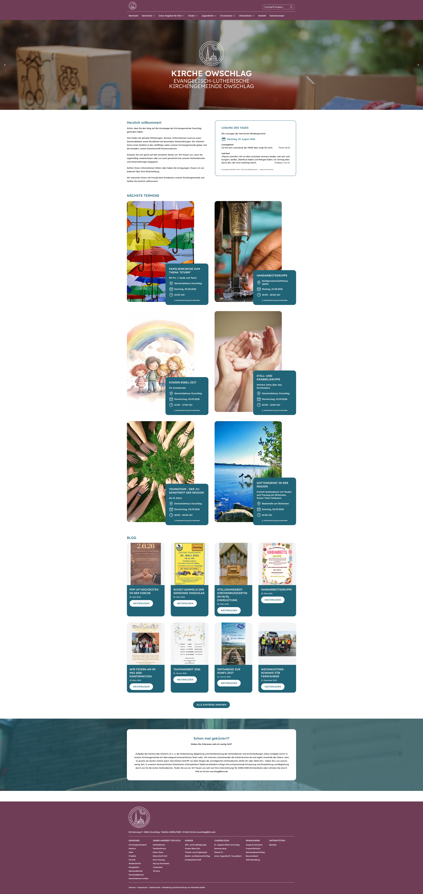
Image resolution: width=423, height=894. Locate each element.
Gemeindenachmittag (255, 852)
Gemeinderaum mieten (138, 878)
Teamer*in (218, 852)
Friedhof (132, 856)
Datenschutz (154, 887)
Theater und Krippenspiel (196, 852)
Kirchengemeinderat (138, 845)
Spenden (273, 845)
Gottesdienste (159, 845)
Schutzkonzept (277, 15)
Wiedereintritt (135, 863)
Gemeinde (147, 15)
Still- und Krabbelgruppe (195, 845)
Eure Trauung (159, 860)
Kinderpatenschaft (193, 860)
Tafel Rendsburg (253, 860)
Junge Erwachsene (254, 845)
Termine (156, 871)
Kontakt (262, 15)
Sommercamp (220, 848)
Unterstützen (245, 15)
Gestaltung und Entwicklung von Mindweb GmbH (183, 887)
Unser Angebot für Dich (170, 15)
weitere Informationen (266, 169)
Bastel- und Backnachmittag (197, 856)
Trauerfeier (158, 867)
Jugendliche (208, 15)
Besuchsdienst (252, 856)
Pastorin (132, 848)
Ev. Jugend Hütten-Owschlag (226, 845)
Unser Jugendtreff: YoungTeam (227, 856)
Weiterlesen (141, 603)
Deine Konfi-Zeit (160, 856)
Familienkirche (159, 848)
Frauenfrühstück (253, 848)
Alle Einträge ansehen (211, 704)
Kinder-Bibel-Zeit (192, 848)
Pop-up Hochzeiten (161, 863)
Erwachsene (226, 15)
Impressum (142, 887)
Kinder (191, 15)
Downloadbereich (136, 875)
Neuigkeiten (134, 867)
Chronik (132, 860)
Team (131, 852)
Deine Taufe (158, 852)
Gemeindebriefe (135, 871)
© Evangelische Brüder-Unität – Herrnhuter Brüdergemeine (239, 169)
